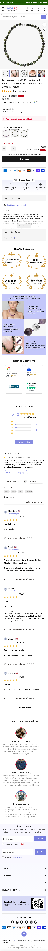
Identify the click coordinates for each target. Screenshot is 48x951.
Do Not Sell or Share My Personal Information (31, 941)
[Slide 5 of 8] (41, 73)
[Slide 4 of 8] (33, 73)
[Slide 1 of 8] (6, 73)
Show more (9, 497)
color (7, 492)
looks (14, 492)
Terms (14, 857)
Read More (23, 226)
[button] (37, 102)
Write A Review (24, 442)
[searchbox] (13, 481)
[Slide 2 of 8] (15, 73)
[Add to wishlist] (44, 30)
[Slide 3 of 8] (24, 73)
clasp (20, 492)
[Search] (43, 17)
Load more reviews (24, 707)
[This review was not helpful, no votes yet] (31, 579)
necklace (29, 492)
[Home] (14, 9)
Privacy (19, 857)
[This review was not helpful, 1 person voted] (31, 538)
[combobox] (21, 17)
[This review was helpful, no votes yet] (27, 538)
